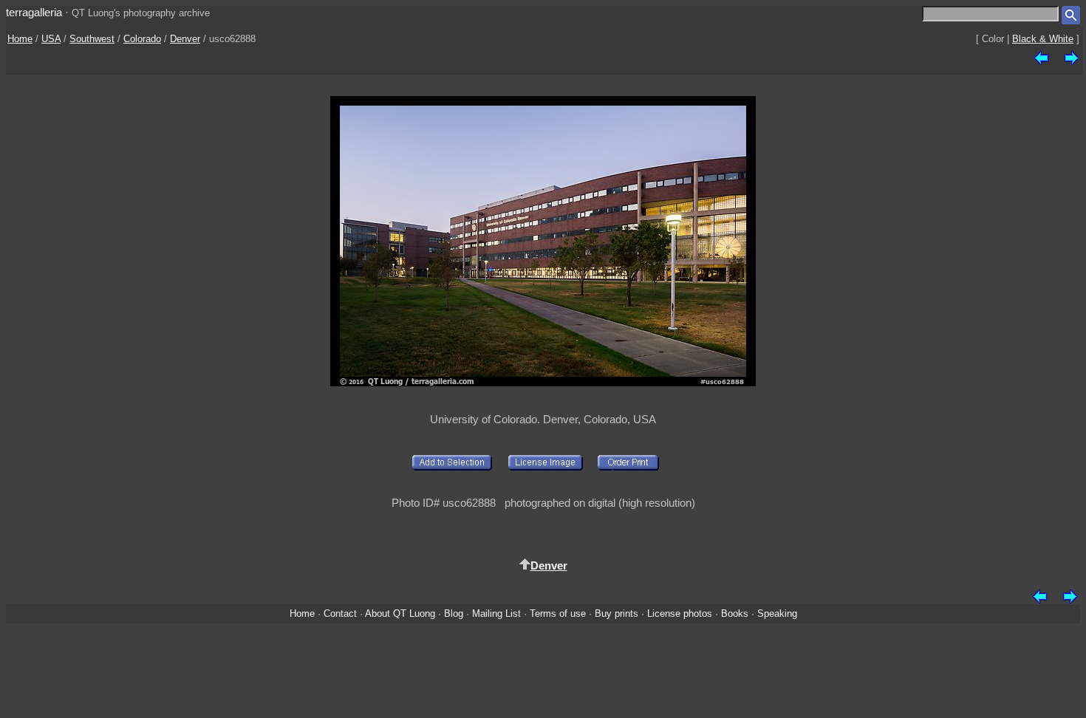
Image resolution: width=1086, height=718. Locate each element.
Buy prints (616, 613)
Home (20, 38)
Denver (185, 38)
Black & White (1042, 38)
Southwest (92, 38)
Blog (453, 613)
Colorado (142, 38)
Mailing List (496, 613)
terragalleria (34, 12)
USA (51, 38)
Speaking (777, 613)
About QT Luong (400, 613)
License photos (679, 613)
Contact (340, 613)
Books (734, 613)
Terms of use (558, 613)
